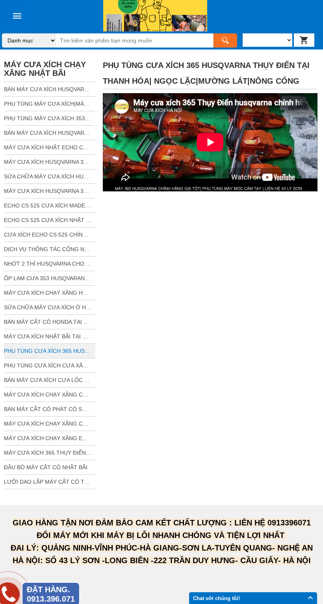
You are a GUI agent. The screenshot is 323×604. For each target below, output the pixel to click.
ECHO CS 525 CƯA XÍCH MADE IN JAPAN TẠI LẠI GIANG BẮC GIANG (49, 205)
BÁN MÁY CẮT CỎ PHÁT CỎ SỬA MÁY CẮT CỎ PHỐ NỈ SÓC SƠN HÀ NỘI (49, 409)
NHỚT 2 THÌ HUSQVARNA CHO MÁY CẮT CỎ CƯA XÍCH (49, 264)
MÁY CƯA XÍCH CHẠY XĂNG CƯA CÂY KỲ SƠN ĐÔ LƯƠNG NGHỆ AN (49, 394)
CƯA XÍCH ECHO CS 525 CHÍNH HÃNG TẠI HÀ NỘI (49, 234)
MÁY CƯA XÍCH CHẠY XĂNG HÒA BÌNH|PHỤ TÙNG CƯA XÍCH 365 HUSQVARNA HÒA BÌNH (49, 293)
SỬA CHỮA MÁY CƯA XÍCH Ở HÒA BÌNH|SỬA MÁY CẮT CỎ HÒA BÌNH (49, 307)
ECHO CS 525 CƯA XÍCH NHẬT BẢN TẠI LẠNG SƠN (49, 220)
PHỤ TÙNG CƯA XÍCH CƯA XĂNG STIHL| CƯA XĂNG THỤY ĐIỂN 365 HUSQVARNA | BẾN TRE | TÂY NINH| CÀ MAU (49, 365)
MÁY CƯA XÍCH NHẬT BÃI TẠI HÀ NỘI (49, 336)
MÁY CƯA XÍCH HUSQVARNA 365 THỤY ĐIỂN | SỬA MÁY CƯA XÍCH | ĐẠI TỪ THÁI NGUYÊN (49, 191)
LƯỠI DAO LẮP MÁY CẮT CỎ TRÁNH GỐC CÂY (49, 482)
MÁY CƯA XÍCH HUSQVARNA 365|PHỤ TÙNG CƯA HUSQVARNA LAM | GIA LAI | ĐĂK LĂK (49, 162)
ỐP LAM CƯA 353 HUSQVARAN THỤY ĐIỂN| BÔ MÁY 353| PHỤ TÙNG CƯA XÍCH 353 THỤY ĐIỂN (49, 278)
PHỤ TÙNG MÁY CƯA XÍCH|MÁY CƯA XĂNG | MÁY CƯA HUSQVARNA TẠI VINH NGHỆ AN (49, 104)
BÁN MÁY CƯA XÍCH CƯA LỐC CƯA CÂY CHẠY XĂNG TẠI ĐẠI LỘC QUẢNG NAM (49, 380)
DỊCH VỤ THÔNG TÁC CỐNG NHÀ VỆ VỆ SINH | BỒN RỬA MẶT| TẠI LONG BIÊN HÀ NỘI (49, 249)
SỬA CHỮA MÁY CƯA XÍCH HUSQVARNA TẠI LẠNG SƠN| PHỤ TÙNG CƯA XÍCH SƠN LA (49, 176)
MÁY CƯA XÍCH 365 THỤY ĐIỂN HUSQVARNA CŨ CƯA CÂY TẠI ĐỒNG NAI (49, 453)
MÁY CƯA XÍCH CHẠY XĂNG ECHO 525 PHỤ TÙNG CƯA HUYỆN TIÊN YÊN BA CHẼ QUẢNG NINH (49, 438)
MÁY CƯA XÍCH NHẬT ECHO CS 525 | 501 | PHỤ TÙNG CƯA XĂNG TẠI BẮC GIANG (49, 147)
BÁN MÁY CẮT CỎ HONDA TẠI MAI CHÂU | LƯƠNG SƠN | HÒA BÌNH (49, 322)
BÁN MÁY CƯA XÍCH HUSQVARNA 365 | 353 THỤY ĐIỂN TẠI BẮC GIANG (49, 133)
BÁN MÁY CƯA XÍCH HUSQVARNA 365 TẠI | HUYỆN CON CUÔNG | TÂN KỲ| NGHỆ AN (49, 89)
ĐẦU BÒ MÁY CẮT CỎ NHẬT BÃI (45, 467)
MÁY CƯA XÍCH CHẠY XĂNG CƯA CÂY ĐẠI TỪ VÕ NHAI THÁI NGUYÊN (49, 423)
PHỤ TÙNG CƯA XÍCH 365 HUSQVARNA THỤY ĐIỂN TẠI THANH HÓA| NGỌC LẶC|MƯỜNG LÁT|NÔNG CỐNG (49, 351)
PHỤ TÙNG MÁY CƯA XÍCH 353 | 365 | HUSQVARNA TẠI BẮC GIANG (49, 118)
